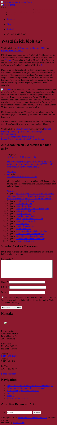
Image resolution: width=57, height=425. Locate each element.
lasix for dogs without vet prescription (32, 208)
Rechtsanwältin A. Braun (12, 50)
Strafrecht (11, 29)
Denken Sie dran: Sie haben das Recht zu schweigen (30, 385)
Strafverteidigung (8, 134)
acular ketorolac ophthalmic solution (31, 231)
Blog (9, 24)
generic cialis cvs (23, 213)
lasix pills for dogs (24, 206)
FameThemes (18, 422)
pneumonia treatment (25, 241)
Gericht (47, 129)
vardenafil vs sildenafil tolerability (30, 238)
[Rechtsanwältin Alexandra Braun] (8, 5)
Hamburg (5, 131)
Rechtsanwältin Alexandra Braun (32, 417)
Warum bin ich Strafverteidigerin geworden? (26, 388)
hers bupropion (22, 223)
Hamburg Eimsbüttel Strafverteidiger (26, 131)
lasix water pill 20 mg (25, 211)
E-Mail (5, 287)
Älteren (7, 60)
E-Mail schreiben (8, 374)
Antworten (11, 171)
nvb (8, 174)
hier (43, 65)
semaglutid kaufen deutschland (29, 218)
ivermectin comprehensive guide (30, 233)
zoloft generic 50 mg (25, 201)
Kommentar (7, 259)
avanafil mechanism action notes (30, 236)
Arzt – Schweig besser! (11, 136)
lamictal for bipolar (24, 203)
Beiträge (10, 395)
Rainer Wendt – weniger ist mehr (15, 139)
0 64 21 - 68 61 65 (8, 356)
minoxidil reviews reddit (26, 221)
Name (4, 282)
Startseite (11, 19)
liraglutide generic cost (26, 226)
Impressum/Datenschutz (45, 9)
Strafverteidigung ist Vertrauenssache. (23, 390)
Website (4, 292)
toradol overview (23, 228)
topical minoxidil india (25, 216)
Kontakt (38, 12)
